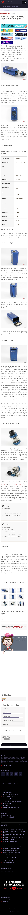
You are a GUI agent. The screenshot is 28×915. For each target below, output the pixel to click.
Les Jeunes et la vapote (8, 799)
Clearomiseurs (2, 9)
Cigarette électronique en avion (10, 827)
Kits (9, 13)
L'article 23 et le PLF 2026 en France (11, 855)
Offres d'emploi (6, 899)
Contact (9, 6)
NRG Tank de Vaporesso (20, 484)
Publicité (17, 908)
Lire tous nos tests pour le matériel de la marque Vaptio (16, 627)
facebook (3, 774)
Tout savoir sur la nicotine (8, 839)
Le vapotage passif (7, 803)
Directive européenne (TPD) (9, 792)
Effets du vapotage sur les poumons (11, 798)
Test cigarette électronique (15, 8)
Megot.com (5, 901)
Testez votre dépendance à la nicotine (11, 852)
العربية (17, 6)
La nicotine (5, 805)
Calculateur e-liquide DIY (8, 860)
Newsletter (4, 6)
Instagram (7, 774)
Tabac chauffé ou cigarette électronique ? (12, 801)
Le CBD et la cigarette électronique (10, 794)
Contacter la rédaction (8, 765)
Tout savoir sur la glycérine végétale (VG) (12, 846)
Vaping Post (7, 8)
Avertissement (22, 908)
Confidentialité (12, 908)
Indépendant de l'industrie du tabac (4, 816)
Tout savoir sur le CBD (8, 843)
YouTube (16, 774)
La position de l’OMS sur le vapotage (11, 807)
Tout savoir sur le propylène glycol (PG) (11, 848)
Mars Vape (6, 20)
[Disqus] (14, 672)
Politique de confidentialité (23, 910)
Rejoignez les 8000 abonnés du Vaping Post (9, 870)
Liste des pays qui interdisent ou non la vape (13, 829)
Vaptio (13, 13)
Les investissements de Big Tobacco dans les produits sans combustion (13, 858)
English (13, 6)
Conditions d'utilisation (6, 908)
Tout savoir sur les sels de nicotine (10, 841)
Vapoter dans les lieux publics (9, 796)
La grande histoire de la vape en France (12, 854)
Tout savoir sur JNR (7, 844)
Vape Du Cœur (12, 816)
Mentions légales (15, 908)
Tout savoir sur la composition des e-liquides (13, 837)
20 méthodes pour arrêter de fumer (11, 850)
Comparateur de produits (8, 862)
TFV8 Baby (4, 484)
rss (20, 774)
